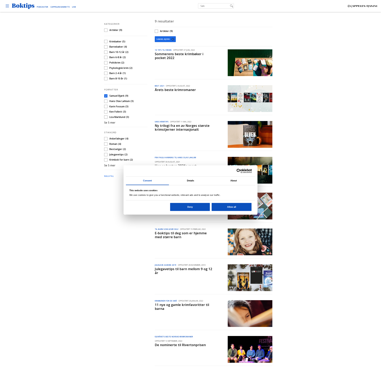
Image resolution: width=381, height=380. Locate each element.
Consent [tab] (147, 180)
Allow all (231, 207)
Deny (190, 207)
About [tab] (233, 180)
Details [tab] (190, 180)
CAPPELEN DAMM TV (60, 7)
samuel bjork (163, 39)
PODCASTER (42, 7)
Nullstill (109, 176)
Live (74, 7)
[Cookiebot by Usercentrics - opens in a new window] (239, 171)
